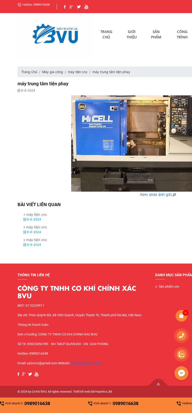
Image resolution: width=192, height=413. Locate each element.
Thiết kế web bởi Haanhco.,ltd (92, 391)
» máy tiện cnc (35, 214)
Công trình (182, 34)
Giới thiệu (132, 34)
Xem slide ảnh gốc (156, 194)
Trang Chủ (106, 34)
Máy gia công (52, 72)
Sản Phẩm (156, 34)
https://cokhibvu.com (86, 363)
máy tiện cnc (78, 72)
